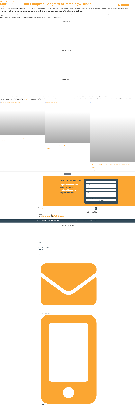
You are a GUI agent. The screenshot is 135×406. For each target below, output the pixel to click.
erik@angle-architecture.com (58, 216)
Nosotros (40, 245)
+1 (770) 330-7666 (67, 193)
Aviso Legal (77, 220)
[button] (67, 174)
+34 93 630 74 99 (66, 187)
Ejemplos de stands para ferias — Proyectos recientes (60, 145)
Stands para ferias (43, 247)
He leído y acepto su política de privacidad (95, 198)
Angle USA (41, 252)
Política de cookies (93, 220)
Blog (39, 254)
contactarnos (25, 99)
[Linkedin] (96, 208)
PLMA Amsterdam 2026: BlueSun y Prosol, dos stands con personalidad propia (112, 164)
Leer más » (3, 140)
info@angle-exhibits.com (45, 216)
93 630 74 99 (42, 215)
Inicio (39, 242)
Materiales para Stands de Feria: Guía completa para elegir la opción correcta (21, 138)
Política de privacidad (85, 220)
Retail (39, 249)
